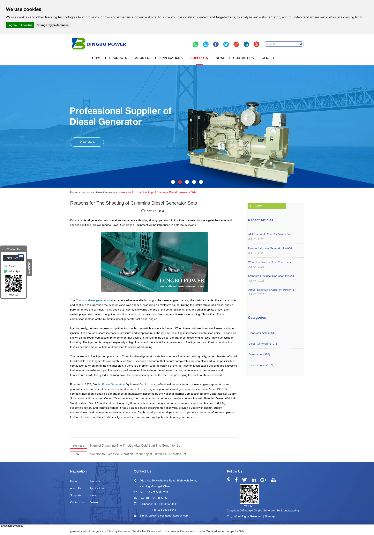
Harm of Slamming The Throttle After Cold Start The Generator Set (135, 445)
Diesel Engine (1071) (261, 365)
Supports (199, 58)
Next (78, 454)
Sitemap (270, 516)
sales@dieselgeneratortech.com (169, 515)
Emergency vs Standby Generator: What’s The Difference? (125, 531)
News (220, 58)
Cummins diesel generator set (94, 300)
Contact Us (243, 58)
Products (118, 58)
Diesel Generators (106, 192)
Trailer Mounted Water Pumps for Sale (220, 531)
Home (96, 58)
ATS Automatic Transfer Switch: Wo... (271, 234)
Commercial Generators (179, 531)
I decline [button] (26, 25)
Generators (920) (259, 354)
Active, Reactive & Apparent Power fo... (272, 289)
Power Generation (113, 384)
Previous (78, 445)
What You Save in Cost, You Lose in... (271, 262)
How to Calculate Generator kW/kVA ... (271, 248)
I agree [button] (12, 25)
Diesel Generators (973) (263, 343)
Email (12, 266)
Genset (268, 58)
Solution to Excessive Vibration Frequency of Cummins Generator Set (138, 454)
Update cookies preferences (242, 520)
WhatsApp (14, 271)
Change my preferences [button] (53, 25)
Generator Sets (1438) (262, 332)
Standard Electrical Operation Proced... (272, 275)
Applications (171, 58)
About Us (143, 58)
